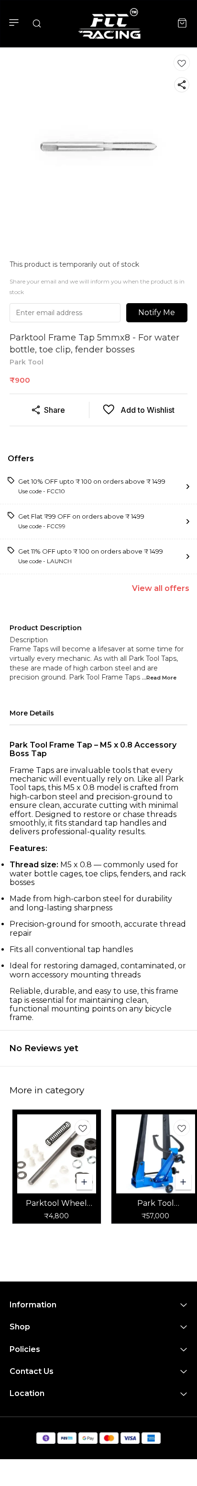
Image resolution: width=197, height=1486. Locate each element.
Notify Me (156, 312)
